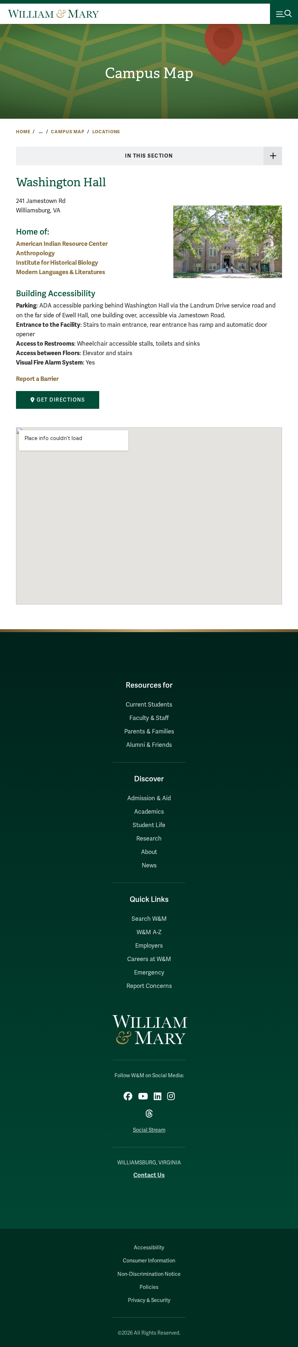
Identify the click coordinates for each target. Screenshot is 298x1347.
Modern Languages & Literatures (60, 272)
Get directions (60, 400)
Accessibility (149, 1248)
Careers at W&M (149, 959)
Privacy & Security (149, 1300)
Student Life (149, 825)
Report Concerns (149, 986)
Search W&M (149, 919)
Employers (149, 945)
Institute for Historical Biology (57, 262)
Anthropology (35, 253)
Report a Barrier (37, 379)
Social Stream (149, 1130)
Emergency (149, 972)
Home (23, 132)
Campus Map (149, 73)
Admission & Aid (149, 798)
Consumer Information (149, 1261)
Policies (149, 1287)
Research (149, 838)
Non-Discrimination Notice (149, 1274)
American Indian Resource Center (62, 244)
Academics (149, 811)
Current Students (149, 704)
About (149, 852)
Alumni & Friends (149, 745)
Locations (106, 132)
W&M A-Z (149, 932)
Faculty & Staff (149, 718)
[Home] (53, 14)
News (149, 865)
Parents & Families (149, 731)
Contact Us (149, 1175)
